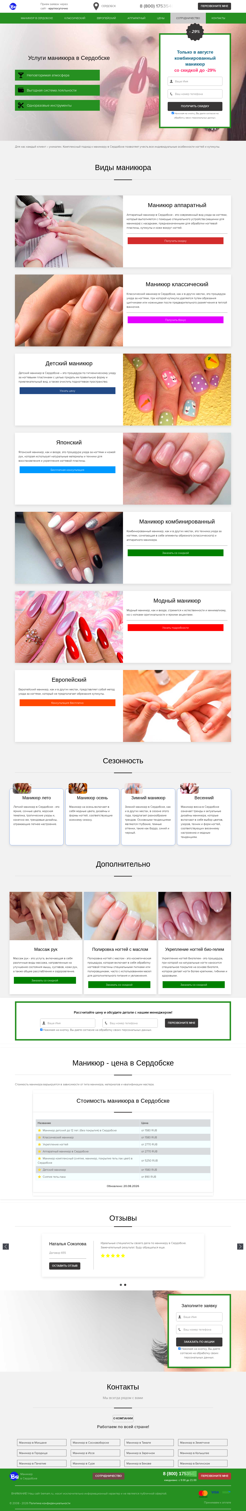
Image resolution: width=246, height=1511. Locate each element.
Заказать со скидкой (175, 552)
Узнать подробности (175, 627)
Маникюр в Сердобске (37, 18)
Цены (160, 18)
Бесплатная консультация (67, 469)
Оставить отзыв (64, 1265)
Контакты (218, 18)
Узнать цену (67, 390)
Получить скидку (175, 240)
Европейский (106, 18)
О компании (123, 1418)
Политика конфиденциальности (49, 1503)
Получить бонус (175, 319)
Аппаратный (136, 18)
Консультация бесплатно (67, 702)
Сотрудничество (188, 18)
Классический (74, 18)
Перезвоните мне (214, 6)
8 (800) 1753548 (157, 6)
